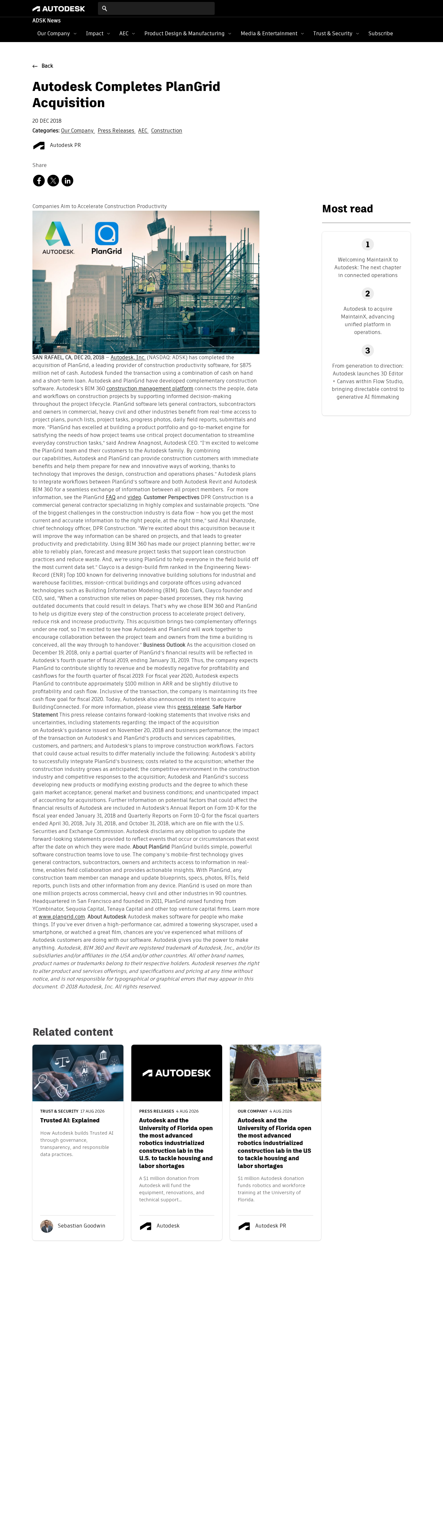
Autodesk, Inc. (128, 358)
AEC (123, 33)
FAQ (110, 497)
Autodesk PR (65, 145)
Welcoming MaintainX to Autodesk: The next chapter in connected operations (367, 267)
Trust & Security (333, 33)
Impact (94, 33)
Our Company (53, 33)
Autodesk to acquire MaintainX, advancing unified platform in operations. (368, 320)
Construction (166, 131)
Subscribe (380, 33)
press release (193, 707)
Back (47, 66)
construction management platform (149, 389)
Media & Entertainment (269, 33)
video (134, 497)
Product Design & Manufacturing (184, 33)
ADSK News (46, 21)
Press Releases (117, 131)
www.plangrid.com (62, 917)
